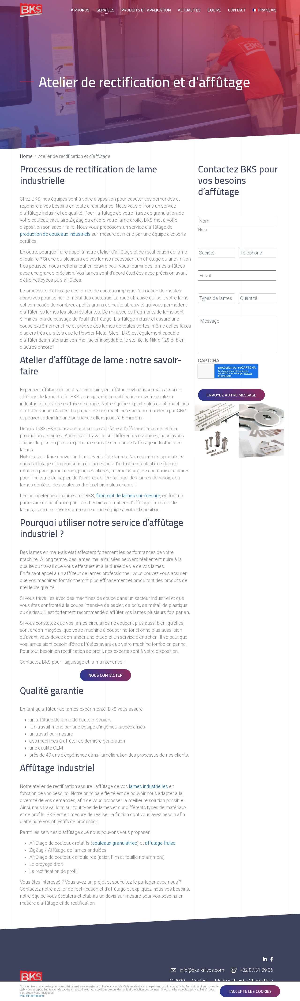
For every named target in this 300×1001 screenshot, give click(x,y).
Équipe (214, 10)
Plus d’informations (32, 995)
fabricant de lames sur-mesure (128, 495)
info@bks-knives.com (201, 970)
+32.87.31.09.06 (256, 970)
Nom (202, 229)
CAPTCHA (208, 360)
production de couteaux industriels (55, 234)
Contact (237, 10)
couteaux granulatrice (114, 843)
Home (26, 156)
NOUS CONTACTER (105, 675)
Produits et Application (146, 10)
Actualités (189, 10)
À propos (80, 10)
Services (105, 10)
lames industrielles (148, 786)
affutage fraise (160, 843)
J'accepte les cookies (250, 991)
